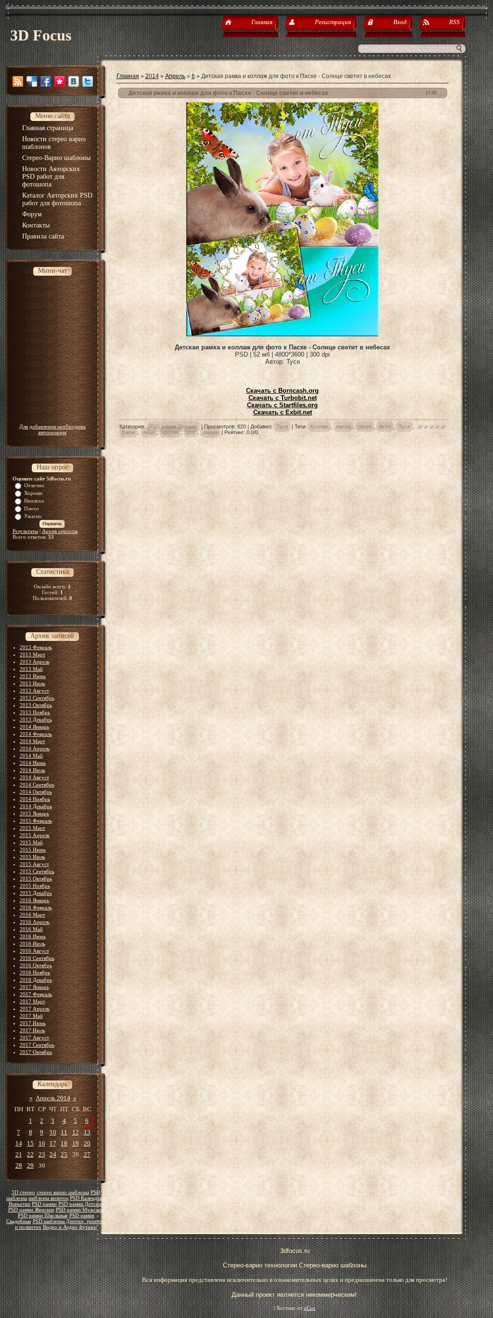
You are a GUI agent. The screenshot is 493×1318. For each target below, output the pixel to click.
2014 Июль (32, 770)
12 (75, 1132)
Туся (282, 426)
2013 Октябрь (36, 705)
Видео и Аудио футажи (70, 1227)
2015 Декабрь (36, 893)
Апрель (175, 76)
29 (30, 1165)
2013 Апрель (35, 662)
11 (64, 1132)
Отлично (34, 485)
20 (87, 1143)
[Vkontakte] (73, 81)
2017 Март (32, 1001)
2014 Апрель (35, 748)
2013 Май (31, 669)
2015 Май (31, 842)
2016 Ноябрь (35, 972)
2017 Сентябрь (37, 1045)
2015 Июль (32, 857)
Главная (128, 76)
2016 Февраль (36, 907)
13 (87, 1132)
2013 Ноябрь (35, 712)
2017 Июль (32, 1030)
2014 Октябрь (36, 792)
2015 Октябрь (36, 878)
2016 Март (32, 915)
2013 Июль (32, 683)
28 (18, 1165)
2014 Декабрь (36, 806)
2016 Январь (34, 900)
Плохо (31, 508)
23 (42, 1154)
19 (75, 1143)
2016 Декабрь (36, 980)
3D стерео (23, 1192)
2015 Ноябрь (35, 886)
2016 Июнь (33, 936)
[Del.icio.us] (31, 81)
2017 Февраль (36, 994)
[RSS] (18, 81)
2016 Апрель (35, 922)
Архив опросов (60, 531)
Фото (385, 426)
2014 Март (32, 741)
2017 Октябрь (36, 1052)
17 (53, 1143)
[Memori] (59, 81)
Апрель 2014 (53, 1098)
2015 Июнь (33, 849)
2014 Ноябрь (35, 799)
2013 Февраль (36, 647)
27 (87, 1154)
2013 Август (34, 690)
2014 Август (34, 777)
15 (30, 1143)
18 (64, 1143)
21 (18, 1154)
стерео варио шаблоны (63, 1192)
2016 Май (31, 929)
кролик (170, 432)
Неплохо (34, 501)
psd (190, 432)
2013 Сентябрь (37, 698)
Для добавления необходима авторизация (52, 429)
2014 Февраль (36, 734)
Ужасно (33, 516)
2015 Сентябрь (37, 871)
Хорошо (33, 493)
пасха (343, 426)
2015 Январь (34, 813)
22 (30, 1154)
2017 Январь (34, 987)
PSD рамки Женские (31, 1209)
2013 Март (32, 654)
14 (18, 1143)
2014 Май (31, 756)
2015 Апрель (35, 835)
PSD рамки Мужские (80, 1209)
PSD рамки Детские (81, 1204)
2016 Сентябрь (37, 958)
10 (53, 1132)
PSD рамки (44, 1204)
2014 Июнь (33, 763)
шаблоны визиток (48, 1198)
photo (364, 426)
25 (64, 1154)
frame (128, 432)
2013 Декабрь (36, 719)
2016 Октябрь (36, 965)
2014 (152, 76)
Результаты (25, 531)
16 (42, 1143)
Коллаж (319, 426)
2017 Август (34, 1037)
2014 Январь (34, 727)
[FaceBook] (45, 81)
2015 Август (34, 864)
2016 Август (34, 951)
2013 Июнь (33, 676)
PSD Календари (87, 1198)
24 (53, 1154)
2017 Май (31, 1016)
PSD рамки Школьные (43, 1215)
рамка (210, 432)
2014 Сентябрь (37, 784)
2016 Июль (32, 943)
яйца (149, 432)
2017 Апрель (35, 1009)
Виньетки (19, 1204)
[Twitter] (87, 81)
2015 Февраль (36, 821)
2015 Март (32, 828)
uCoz (309, 1308)
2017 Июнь (33, 1023)
